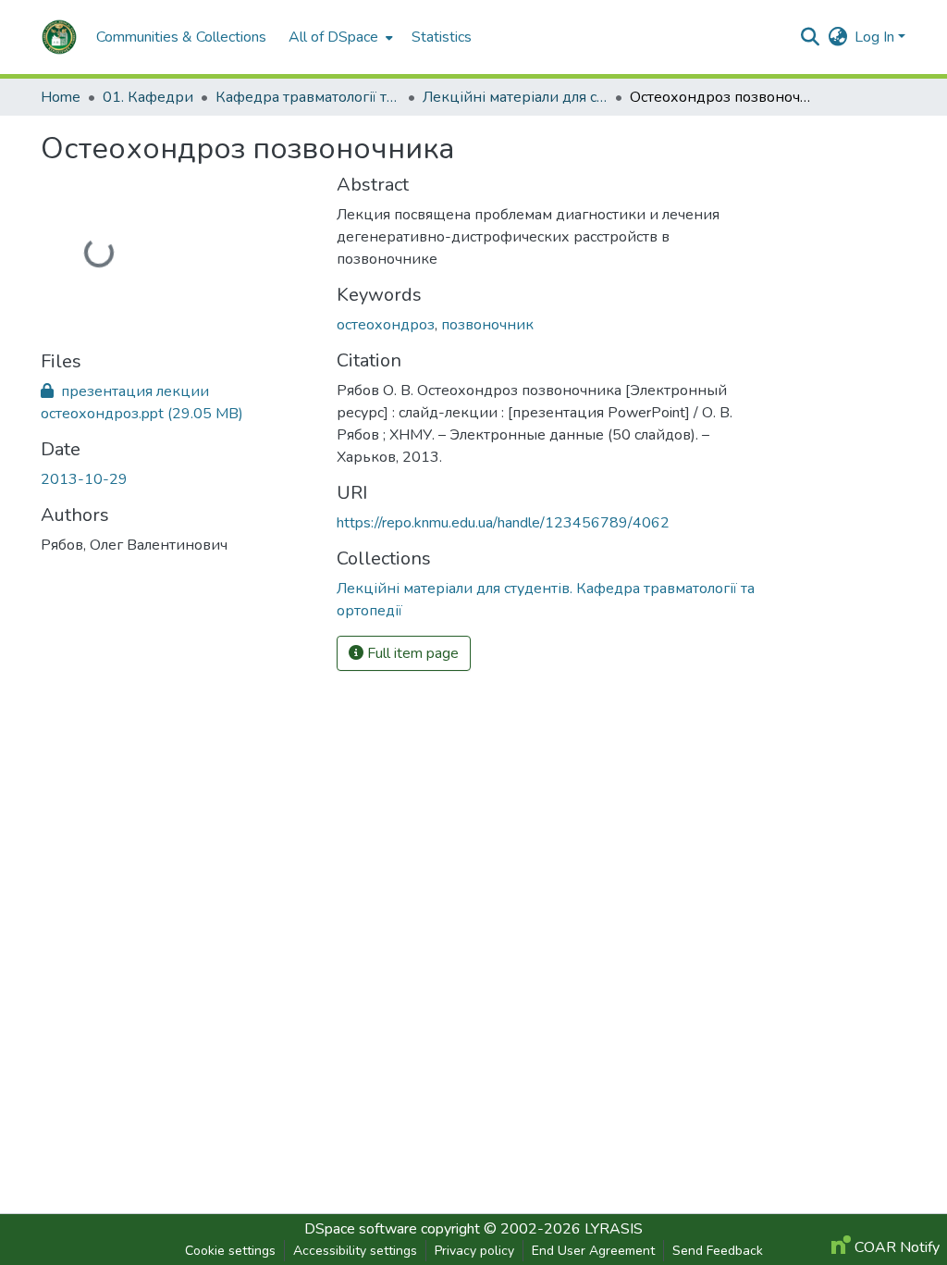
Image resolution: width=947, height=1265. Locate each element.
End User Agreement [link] (593, 1250)
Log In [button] (876, 37)
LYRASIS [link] (613, 1229)
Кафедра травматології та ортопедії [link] (307, 97)
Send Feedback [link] (717, 1250)
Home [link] (60, 97)
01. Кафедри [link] (148, 97)
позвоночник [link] (487, 325)
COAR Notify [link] (895, 1247)
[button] (59, 37)
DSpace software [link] (360, 1229)
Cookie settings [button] (230, 1250)
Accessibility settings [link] (355, 1250)
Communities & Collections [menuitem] (181, 37)
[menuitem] (339, 37)
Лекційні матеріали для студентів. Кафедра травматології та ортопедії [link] (515, 97)
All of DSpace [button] (333, 37)
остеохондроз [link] (386, 325)
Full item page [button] (411, 653)
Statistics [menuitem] (442, 37)
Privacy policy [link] (474, 1250)
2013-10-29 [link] (84, 479)
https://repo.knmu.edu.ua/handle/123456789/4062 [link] (503, 523)
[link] (177, 402)
